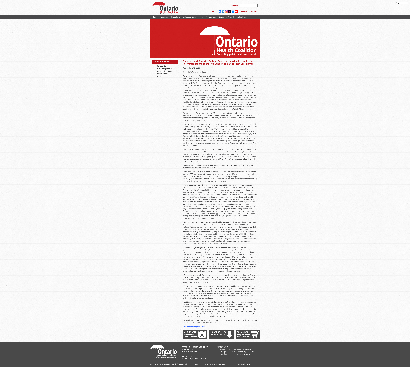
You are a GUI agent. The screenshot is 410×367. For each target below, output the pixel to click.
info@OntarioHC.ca (192, 351)
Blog (159, 76)
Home (154, 17)
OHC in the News (164, 71)
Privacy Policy (251, 364)
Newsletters (211, 17)
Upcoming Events (164, 68)
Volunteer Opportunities (193, 17)
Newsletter (244, 11)
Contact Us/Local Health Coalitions (233, 17)
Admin (241, 364)
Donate (254, 11)
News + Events (161, 61)
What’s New (162, 66)
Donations (175, 17)
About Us (164, 17)
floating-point (220, 364)
